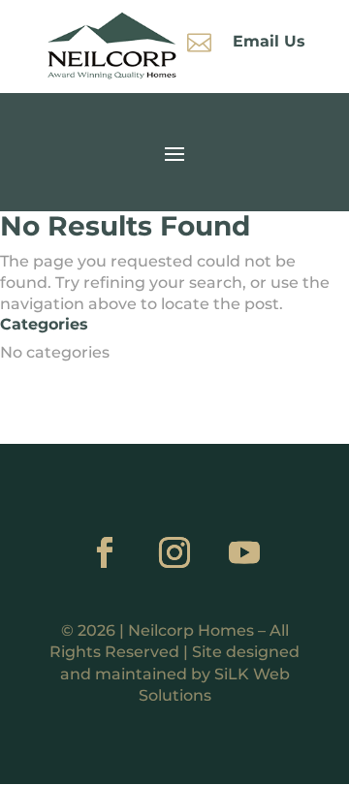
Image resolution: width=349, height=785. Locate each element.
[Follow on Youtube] (244, 552)
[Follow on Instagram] (174, 552)
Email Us (269, 41)
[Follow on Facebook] (105, 552)
